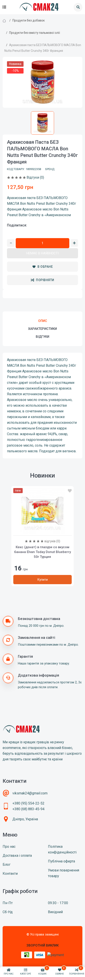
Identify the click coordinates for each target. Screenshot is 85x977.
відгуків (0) (52, 541)
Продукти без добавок (28, 20)
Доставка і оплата (17, 855)
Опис (42, 321)
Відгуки (42, 337)
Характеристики (42, 329)
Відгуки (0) (35, 177)
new (18, 490)
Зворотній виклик (42, 945)
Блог (6, 864)
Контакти (10, 873)
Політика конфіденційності (62, 849)
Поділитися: (17, 225)
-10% (15, 70)
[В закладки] (70, 491)
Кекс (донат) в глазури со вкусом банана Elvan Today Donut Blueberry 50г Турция (42, 552)
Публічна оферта (61, 861)
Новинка (15, 64)
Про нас (9, 846)
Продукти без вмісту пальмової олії (34, 32)
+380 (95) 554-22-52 (28, 803)
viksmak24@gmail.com (30, 793)
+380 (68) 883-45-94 (28, 809)
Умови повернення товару (63, 873)
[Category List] (4, 7)
